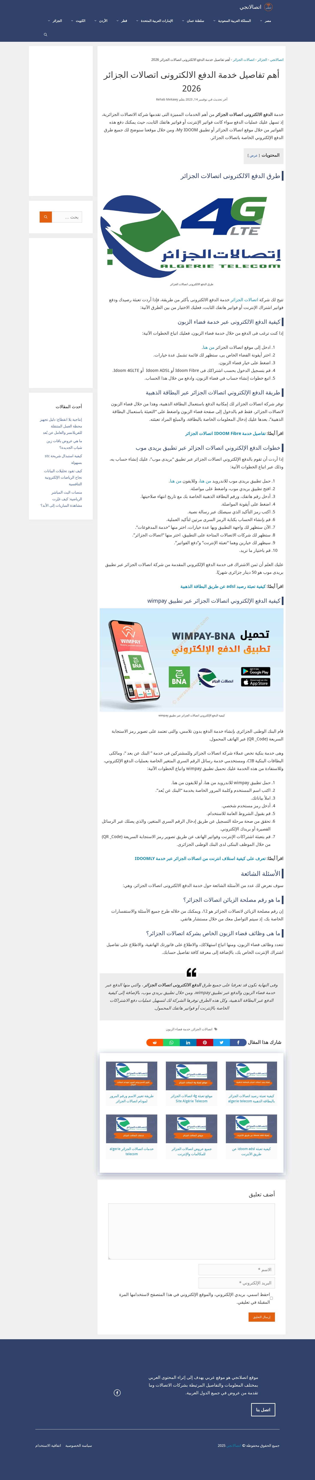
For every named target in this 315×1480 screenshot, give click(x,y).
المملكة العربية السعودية (234, 21)
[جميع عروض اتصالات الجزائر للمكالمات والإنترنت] (191, 1139)
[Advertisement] (61, 121)
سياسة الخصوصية (78, 1445)
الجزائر (57, 21)
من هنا (208, 347)
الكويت (80, 21)
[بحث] (46, 217)
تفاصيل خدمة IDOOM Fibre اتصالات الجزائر (225, 433)
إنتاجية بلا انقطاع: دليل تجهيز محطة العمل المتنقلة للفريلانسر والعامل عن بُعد (61, 426)
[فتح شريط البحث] (45, 35)
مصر (268, 21)
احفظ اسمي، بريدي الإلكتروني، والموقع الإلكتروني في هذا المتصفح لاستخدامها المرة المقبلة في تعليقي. (194, 1298)
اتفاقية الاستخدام (48, 1445)
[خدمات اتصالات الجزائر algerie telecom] (131, 1139)
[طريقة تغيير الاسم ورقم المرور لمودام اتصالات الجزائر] (131, 1086)
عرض (254, 155)
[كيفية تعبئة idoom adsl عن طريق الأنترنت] (251, 1139)
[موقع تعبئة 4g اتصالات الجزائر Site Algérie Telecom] (191, 1086)
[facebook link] (117, 1392)
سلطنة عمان (195, 21)
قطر (124, 21)
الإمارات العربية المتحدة (157, 21)
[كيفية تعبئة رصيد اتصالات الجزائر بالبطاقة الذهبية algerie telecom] (251, 1086)
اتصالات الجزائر (243, 60)
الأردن (103, 21)
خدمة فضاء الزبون (178, 1029)
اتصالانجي (250, 7)
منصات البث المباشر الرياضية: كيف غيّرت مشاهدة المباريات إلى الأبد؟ (61, 499)
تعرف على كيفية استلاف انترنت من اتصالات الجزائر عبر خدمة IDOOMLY (201, 858)
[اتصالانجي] (268, 7)
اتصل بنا (263, 1409)
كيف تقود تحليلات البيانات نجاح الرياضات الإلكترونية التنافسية (63, 477)
